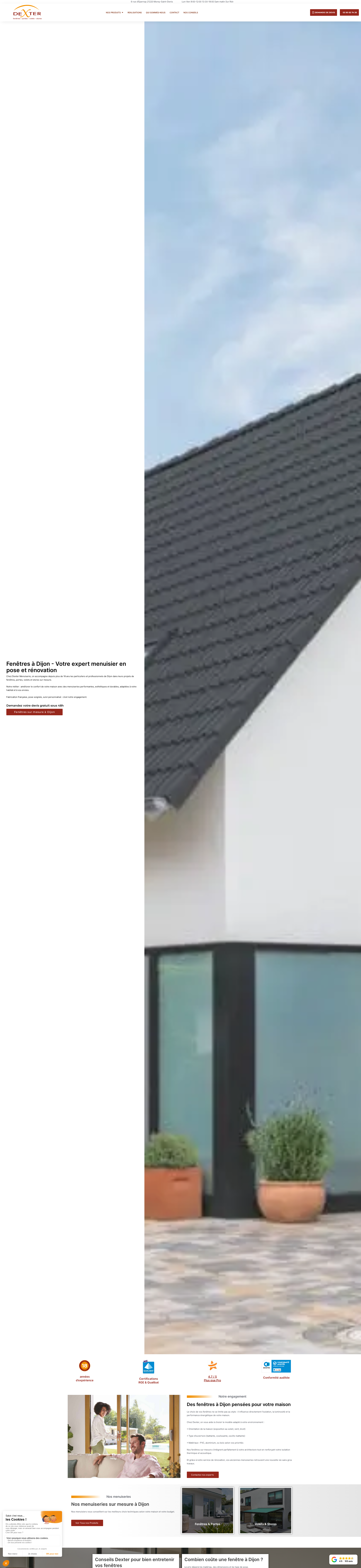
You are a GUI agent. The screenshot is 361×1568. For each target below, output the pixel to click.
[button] (343, 1559)
